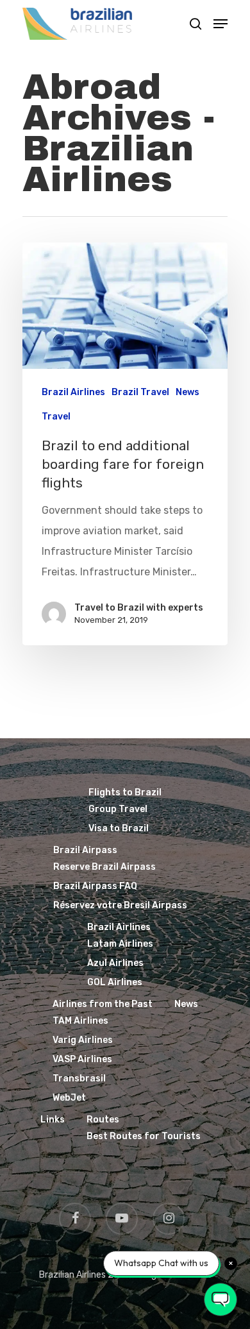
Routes (103, 1119)
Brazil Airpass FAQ (95, 886)
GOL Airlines (114, 982)
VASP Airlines (82, 1059)
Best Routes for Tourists (144, 1136)
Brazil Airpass (85, 850)
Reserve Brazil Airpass (104, 866)
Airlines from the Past (103, 1004)
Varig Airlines (83, 1040)
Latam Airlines (120, 943)
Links (52, 1119)
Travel (56, 416)
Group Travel (117, 809)
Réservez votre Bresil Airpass (120, 905)
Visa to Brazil (118, 828)
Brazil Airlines (73, 392)
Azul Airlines (115, 963)
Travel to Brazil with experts (138, 607)
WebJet (69, 1097)
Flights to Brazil (125, 792)
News (187, 392)
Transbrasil (79, 1078)
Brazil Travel (140, 392)
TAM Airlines (80, 1020)
